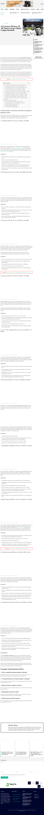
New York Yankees (21, 527)
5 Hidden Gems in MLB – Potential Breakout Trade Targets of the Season (18, 272)
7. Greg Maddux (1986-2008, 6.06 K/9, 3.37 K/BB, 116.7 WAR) (16, 93)
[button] (41, 4)
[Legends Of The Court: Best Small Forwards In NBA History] (7, 746)
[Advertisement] (16, 49)
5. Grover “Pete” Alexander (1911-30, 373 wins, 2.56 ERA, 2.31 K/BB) (17, 91)
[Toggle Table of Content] (28, 83)
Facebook (33, 782)
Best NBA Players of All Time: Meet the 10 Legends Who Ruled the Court (37, 13)
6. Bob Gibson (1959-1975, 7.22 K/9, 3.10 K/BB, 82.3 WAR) (15, 92)
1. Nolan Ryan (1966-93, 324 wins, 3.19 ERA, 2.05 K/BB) (15, 86)
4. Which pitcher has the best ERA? (11, 105)
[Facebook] (29, 783)
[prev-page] (10, 14)
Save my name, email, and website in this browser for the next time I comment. (13, 774)
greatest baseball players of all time (18, 147)
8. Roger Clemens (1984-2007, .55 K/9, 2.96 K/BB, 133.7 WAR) (16, 95)
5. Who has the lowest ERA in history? (11, 106)
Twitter (42, 786)
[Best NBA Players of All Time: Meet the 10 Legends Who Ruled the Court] (36, 746)
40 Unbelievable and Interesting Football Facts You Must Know (38, 52)
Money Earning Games (17, 794)
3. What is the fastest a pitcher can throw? (12, 104)
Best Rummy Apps (16, 796)
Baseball (25, 33)
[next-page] (12, 14)
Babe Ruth (30, 674)
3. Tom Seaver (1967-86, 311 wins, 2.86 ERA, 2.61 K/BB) (15, 88)
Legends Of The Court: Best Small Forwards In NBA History (14, 12)
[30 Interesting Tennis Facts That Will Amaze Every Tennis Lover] (22, 746)
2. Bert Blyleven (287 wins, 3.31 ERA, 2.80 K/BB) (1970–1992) (16, 87)
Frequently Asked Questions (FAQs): (10, 100)
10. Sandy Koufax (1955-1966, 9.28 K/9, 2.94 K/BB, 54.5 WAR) (17, 97)
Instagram (40, 782)
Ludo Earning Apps (16, 801)
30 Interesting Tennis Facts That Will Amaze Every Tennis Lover (25, 12)
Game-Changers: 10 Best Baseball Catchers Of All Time (18, 548)
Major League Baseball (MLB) (6, 151)
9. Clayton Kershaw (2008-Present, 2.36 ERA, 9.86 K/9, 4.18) (15, 96)
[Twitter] (39, 786)
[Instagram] (37, 783)
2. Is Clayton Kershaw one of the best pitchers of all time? (15, 102)
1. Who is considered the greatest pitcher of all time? (14, 101)
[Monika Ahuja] (2, 23)
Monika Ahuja (6, 23)
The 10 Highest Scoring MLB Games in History (18, 79)
